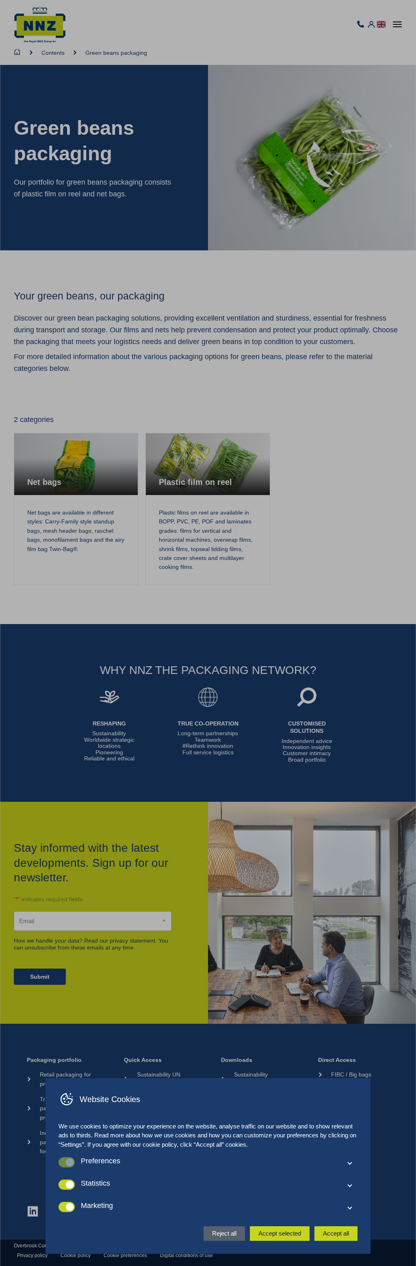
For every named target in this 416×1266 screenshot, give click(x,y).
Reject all (224, 1233)
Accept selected (279, 1233)
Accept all (336, 1233)
